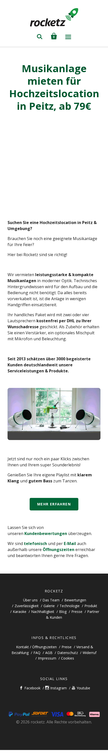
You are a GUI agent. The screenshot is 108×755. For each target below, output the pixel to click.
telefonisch (35, 543)
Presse (76, 611)
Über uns (30, 600)
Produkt (90, 605)
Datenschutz (67, 652)
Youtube (83, 688)
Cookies (67, 658)
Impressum (47, 658)
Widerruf (89, 652)
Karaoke (19, 611)
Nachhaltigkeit (42, 611)
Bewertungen (75, 600)
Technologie (70, 605)
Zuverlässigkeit (27, 605)
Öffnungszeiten (58, 549)
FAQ (36, 652)
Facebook (32, 688)
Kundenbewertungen (45, 533)
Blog (63, 611)
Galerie (49, 605)
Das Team (51, 600)
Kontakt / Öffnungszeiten (36, 646)
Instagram (58, 688)
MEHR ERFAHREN (54, 504)
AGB (48, 652)
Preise (67, 646)
